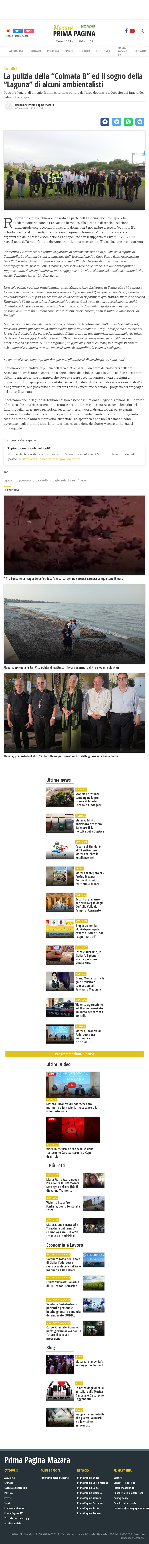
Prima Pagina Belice (88, 1477)
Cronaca (35, 50)
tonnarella (42, 480)
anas (83, 480)
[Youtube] (132, 31)
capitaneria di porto (64, 480)
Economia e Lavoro (14, 1508)
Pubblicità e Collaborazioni (128, 1493)
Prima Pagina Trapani (89, 1513)
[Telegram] (139, 122)
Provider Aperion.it (124, 1488)
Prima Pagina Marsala (89, 1493)
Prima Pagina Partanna (90, 1503)
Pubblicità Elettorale (125, 1503)
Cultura (84, 50)
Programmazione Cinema (55, 1477)
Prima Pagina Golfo (87, 1488)
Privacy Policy (121, 1498)
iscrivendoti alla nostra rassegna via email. (49, 459)
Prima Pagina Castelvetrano (92, 1482)
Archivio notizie (12, 1523)
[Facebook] (126, 31)
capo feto (9, 480)
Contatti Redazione (124, 1482)
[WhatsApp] (128, 122)
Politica (53, 50)
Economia (103, 50)
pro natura (25, 480)
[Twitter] (116, 122)
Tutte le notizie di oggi (17, 1518)
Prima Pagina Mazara (89, 1498)
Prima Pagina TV (13, 1513)
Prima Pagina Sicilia (88, 1508)
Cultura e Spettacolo (15, 1488)
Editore (118, 1477)
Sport (69, 50)
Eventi (7, 1498)
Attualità (16, 50)
